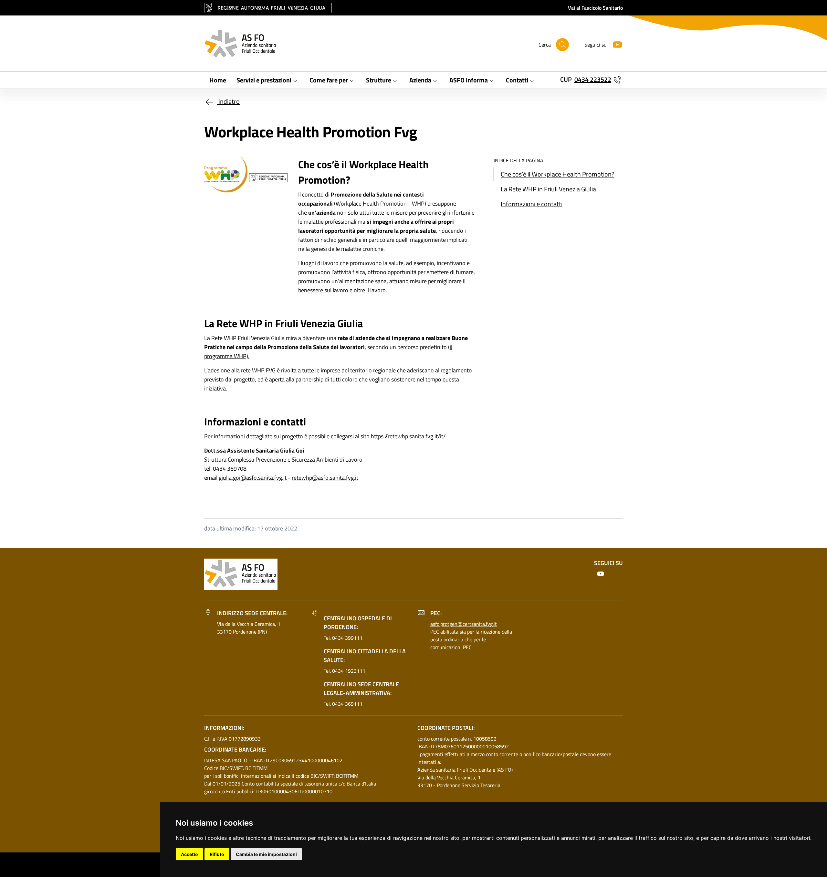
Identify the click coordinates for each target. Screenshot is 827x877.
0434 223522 (592, 79)
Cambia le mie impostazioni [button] (266, 854)
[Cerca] (562, 44)
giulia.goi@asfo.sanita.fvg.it (253, 477)
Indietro (228, 101)
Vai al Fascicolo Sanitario (595, 8)
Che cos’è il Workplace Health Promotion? (557, 174)
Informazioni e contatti (531, 204)
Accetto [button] (189, 854)
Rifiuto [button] (217, 854)
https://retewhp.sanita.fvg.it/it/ (408, 436)
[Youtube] (615, 43)
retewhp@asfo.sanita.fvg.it (325, 477)
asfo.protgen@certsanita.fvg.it (463, 624)
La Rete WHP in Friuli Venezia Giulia (548, 189)
